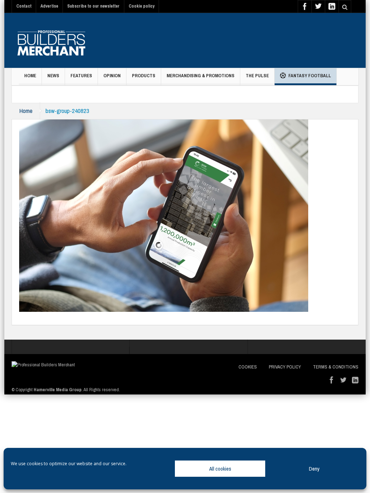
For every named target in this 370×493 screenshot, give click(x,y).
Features (81, 76)
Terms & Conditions (335, 367)
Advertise (49, 6)
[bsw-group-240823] (163, 215)
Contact (23, 6)
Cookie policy (141, 6)
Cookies (247, 367)
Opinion (112, 76)
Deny (314, 468)
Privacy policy (285, 367)
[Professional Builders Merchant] (51, 40)
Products (143, 76)
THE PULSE (257, 76)
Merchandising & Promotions (201, 76)
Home (30, 76)
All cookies (220, 468)
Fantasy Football (309, 76)
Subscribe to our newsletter (93, 6)
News (53, 76)
